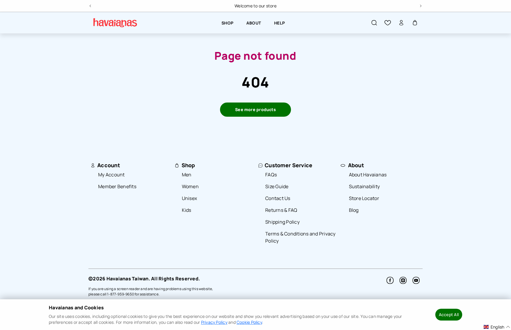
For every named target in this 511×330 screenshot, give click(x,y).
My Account (111, 174)
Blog (354, 210)
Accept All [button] (449, 314)
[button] (374, 22)
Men (187, 174)
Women (190, 186)
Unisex (189, 198)
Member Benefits (117, 186)
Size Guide (277, 186)
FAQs (271, 174)
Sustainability (364, 186)
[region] (255, 6)
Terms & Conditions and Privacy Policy (300, 237)
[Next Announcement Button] (420, 5)
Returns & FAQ (281, 210)
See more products (255, 109)
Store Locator (364, 198)
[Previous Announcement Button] (91, 5)
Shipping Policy (282, 222)
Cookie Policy (249, 322)
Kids (186, 210)
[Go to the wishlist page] (388, 22)
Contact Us (277, 198)
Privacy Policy (214, 322)
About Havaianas (368, 174)
